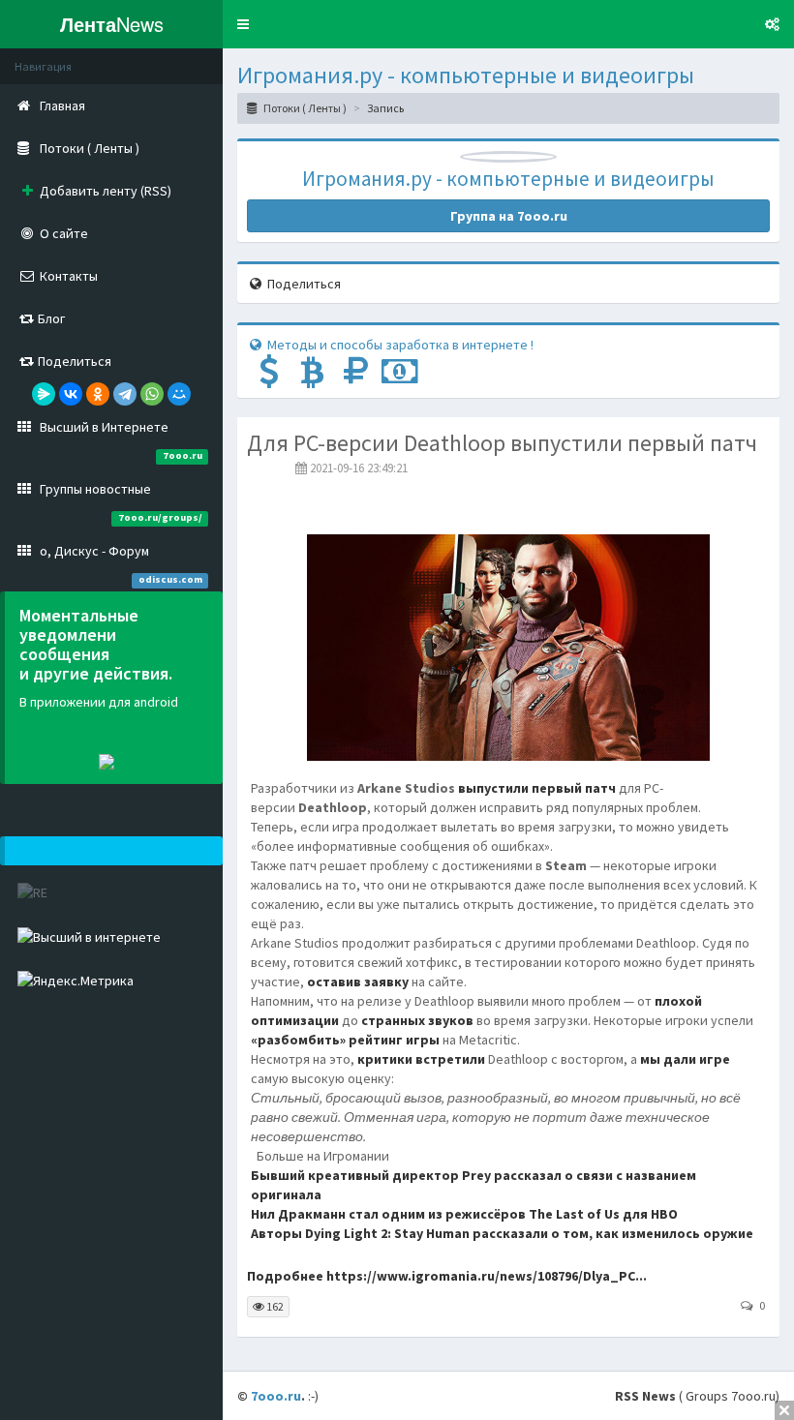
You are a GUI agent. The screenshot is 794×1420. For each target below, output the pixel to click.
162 (274, 1306)
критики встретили (421, 1059)
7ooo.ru (276, 1396)
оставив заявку (358, 981)
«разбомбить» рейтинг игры (345, 1039)
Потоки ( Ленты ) (304, 108)
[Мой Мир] (179, 394)
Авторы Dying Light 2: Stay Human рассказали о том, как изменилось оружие (502, 1233)
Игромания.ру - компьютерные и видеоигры (465, 75)
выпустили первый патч (537, 788)
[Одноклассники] (97, 394)
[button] (243, 24)
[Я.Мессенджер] (43, 394)
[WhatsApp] (152, 394)
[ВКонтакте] (70, 394)
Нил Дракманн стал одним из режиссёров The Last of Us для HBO (464, 1214)
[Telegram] (125, 394)
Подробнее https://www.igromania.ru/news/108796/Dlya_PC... (447, 1275)
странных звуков (417, 1020)
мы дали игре (685, 1059)
